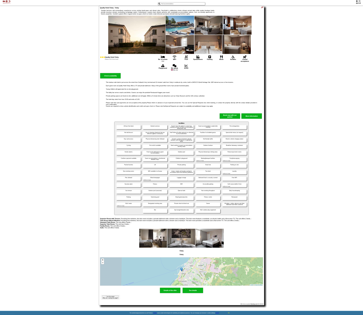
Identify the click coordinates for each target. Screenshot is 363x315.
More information (252, 116)
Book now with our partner (230, 116)
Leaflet (251, 285)
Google (155, 313)
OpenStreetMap (258, 285)
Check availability (110, 76)
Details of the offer (170, 290)
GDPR (217, 313)
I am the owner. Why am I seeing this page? (110, 297)
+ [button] (102, 260)
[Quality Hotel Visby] (137, 35)
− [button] (102, 263)
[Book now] (262, 7)
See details (193, 290)
